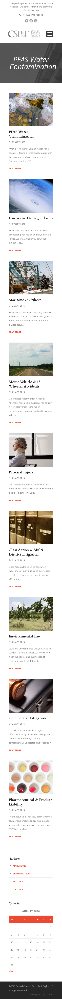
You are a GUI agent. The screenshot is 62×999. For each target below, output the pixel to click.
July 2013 (18, 889)
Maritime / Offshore (25, 300)
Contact (49, 994)
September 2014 (21, 873)
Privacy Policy (37, 994)
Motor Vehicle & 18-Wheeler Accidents (25, 384)
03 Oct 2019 (18, 142)
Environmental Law (25, 636)
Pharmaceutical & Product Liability (30, 802)
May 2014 (18, 881)
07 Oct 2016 (18, 224)
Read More (15, 168)
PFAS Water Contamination (21, 134)
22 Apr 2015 (18, 305)
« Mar (11, 971)
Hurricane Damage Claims (31, 218)
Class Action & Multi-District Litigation (27, 552)
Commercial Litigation (27, 718)
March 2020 (19, 865)
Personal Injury (21, 472)
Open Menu (49, 34)
